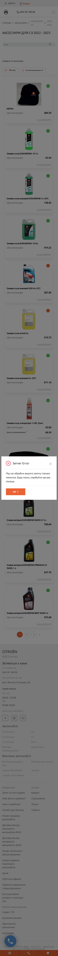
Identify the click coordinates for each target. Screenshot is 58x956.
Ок (14, 492)
